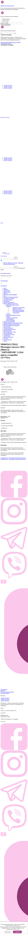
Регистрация (6, 117)
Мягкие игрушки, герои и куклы (11, 324)
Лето (4, 296)
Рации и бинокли (10, 320)
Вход (4, 252)
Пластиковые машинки (18, 311)
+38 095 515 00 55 (7, 86)
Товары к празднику (8, 337)
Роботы (8, 316)
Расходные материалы (8, 302)
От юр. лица (5, 21)
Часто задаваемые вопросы (7, 692)
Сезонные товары (7, 299)
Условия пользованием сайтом (11, 43)
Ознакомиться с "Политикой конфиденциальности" (13, 457)
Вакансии (3, 690)
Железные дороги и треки (12, 305)
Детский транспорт (8, 328)
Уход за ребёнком (7, 333)
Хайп (4, 288)
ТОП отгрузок (6, 292)
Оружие (8, 313)
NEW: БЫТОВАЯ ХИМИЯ (10, 294)
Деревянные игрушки (8, 334)
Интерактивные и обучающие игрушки (13, 322)
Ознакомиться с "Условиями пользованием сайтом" (13, 459)
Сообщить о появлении (6, 34)
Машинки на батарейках (19, 307)
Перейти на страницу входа (7, 5)
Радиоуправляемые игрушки (13, 315)
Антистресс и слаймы (8, 298)
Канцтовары (6, 301)
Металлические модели (9, 264)
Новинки (5, 289)
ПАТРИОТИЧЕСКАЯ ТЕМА (10, 297)
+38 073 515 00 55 (7, 88)
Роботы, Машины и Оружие (10, 262)
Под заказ (5, 338)
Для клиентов (4, 689)
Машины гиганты (17, 308)
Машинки (20, 262)
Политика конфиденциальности (8, 42)
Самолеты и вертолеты (12, 317)
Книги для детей (7, 339)
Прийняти (17, 932)
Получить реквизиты (5, 24)
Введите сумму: (4, 23)
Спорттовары (6, 335)
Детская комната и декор (9, 329)
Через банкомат (6, 19)
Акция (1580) (6, 290)
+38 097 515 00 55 (7, 85)
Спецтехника (16, 312)
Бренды (5, 293)
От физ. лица (5, 20)
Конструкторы (7, 326)
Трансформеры (10, 319)
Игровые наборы (7, 330)
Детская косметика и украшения (11, 325)
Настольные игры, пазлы (9, 331)
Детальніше (8, 932)
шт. (15, 33)
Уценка (5, 340)
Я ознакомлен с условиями (7, 45)
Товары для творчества (9, 321)
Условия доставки (5, 693)
